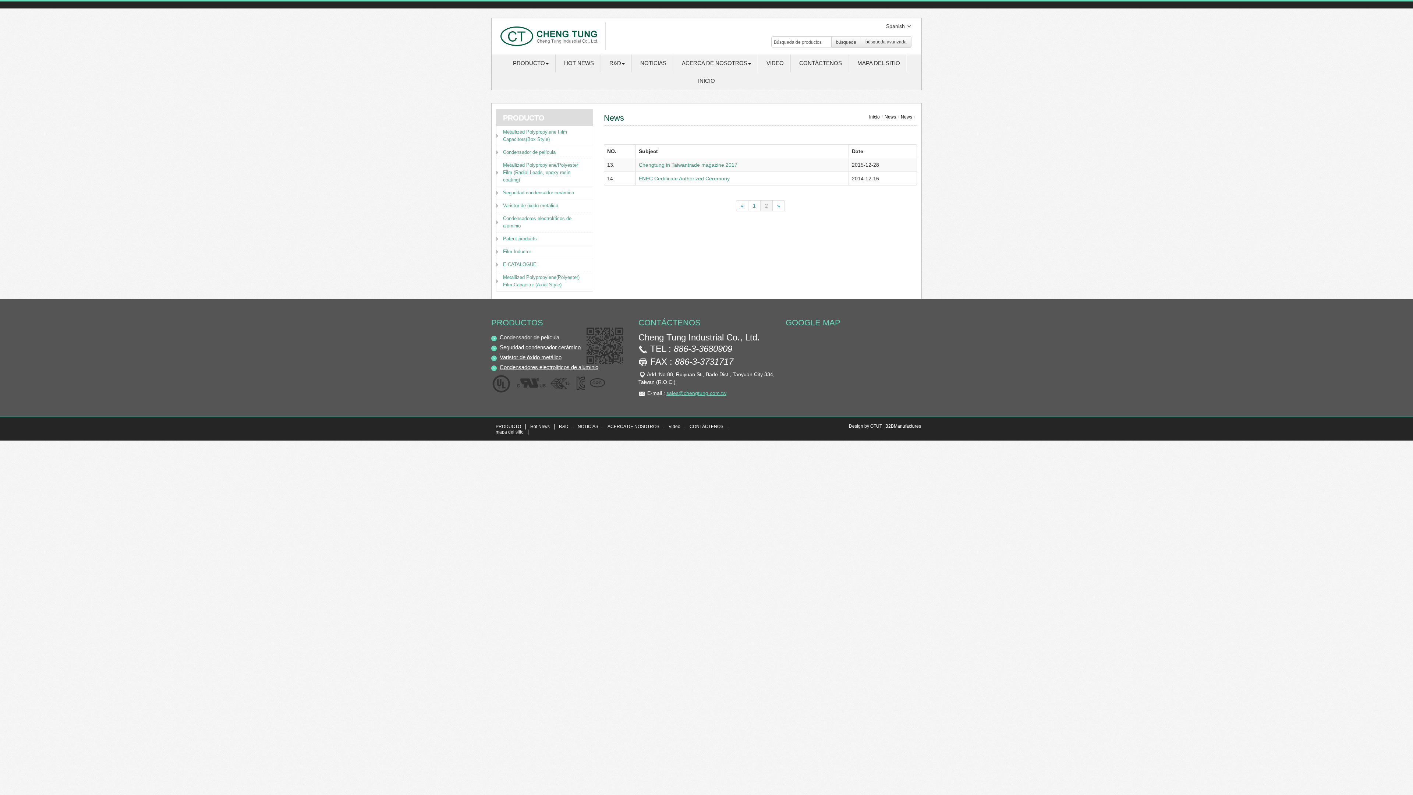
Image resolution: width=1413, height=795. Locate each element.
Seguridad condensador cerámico (538, 192)
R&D (564, 426)
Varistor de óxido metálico (530, 205)
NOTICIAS (653, 63)
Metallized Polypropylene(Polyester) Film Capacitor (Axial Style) (541, 281)
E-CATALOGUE (519, 264)
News (890, 117)
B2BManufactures (903, 426)
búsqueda (846, 42)
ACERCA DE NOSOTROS (633, 426)
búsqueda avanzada (886, 42)
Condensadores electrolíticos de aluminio (537, 222)
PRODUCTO (508, 426)
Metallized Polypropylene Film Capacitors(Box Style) (535, 135)
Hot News (579, 63)
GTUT (876, 426)
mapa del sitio (878, 63)
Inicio (706, 81)
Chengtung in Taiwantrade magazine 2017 (688, 165)
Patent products (520, 238)
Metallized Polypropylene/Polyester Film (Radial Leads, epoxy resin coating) (540, 172)
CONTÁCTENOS (820, 63)
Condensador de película (529, 152)
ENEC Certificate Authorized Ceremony (684, 178)
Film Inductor (517, 251)
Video (775, 63)
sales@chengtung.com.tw (696, 393)
